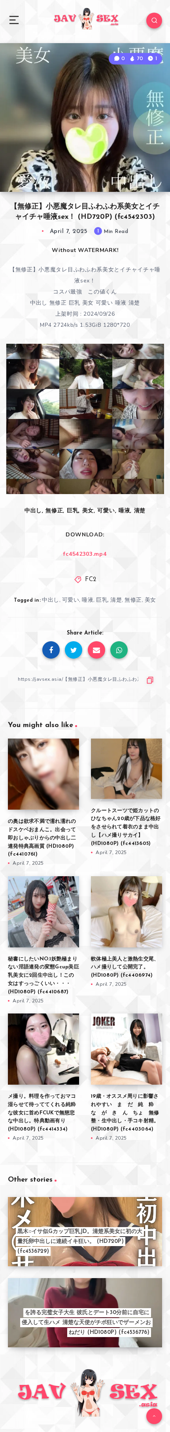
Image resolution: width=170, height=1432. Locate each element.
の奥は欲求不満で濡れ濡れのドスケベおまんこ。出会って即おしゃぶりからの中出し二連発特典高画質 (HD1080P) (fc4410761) (42, 838)
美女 (150, 600)
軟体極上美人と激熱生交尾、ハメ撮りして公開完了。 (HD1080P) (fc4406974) (125, 967)
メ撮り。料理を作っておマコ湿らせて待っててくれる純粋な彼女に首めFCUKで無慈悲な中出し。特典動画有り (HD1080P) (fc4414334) (42, 1113)
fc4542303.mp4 (84, 554)
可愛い (70, 600)
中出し (50, 600)
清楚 (116, 600)
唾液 (87, 600)
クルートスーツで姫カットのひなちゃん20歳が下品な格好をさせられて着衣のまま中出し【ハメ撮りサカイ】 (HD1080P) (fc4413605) (126, 827)
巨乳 (102, 600)
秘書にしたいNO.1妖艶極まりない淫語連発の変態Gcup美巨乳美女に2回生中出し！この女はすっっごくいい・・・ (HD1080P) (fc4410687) (43, 975)
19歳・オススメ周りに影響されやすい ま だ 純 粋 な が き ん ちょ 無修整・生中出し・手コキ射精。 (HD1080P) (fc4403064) (125, 1113)
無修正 (133, 600)
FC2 (90, 580)
